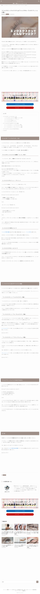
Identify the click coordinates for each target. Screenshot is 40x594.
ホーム (5, 589)
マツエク (7, 14)
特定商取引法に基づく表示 (21, 589)
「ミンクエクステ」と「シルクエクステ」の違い (14, 124)
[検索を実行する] (37, 582)
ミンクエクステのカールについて (11, 121)
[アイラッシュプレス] (20, 1)
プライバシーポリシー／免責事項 (20, 590)
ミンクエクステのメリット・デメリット (12, 119)
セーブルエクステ (5, 328)
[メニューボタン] (1, 1)
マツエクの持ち (28, 232)
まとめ (5, 130)
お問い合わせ (14, 589)
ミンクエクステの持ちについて (11, 120)
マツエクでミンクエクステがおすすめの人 (11, 128)
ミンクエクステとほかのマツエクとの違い (11, 123)
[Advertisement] (20, 81)
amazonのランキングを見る (20, 104)
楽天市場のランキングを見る (20, 107)
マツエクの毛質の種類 (5, 232)
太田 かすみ (7, 491)
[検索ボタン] (39, 1)
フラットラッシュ (5, 352)
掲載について (9, 589)
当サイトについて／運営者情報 (31, 589)
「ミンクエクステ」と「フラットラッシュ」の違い (14, 127)
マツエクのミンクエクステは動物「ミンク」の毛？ (14, 117)
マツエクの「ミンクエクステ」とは (10, 116)
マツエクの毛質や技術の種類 (13, 448)
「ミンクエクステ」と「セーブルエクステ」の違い (14, 125)
